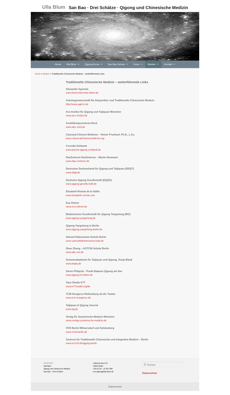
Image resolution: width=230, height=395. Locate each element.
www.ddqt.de (73, 172)
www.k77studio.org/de (78, 286)
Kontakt (168, 64)
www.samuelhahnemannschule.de (85, 240)
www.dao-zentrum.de (77, 161)
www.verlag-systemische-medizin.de (86, 320)
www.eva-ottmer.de (76, 206)
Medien (152, 64)
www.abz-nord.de (75, 126)
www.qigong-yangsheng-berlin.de (84, 229)
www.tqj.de (72, 309)
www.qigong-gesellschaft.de (81, 183)
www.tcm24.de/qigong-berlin (81, 343)
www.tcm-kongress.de (78, 297)
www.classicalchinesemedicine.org (85, 138)
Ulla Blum (53, 7)
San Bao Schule (116, 64)
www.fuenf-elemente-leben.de (82, 92)
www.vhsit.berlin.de (76, 331)
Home (58, 64)
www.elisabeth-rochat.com (80, 195)
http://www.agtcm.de (77, 104)
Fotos (136, 64)
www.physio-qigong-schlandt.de (83, 149)
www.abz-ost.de (75, 252)
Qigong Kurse (92, 64)
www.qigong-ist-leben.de (79, 274)
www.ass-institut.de (76, 115)
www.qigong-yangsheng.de (80, 218)
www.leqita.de (73, 263)
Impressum (115, 386)
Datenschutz (149, 373)
